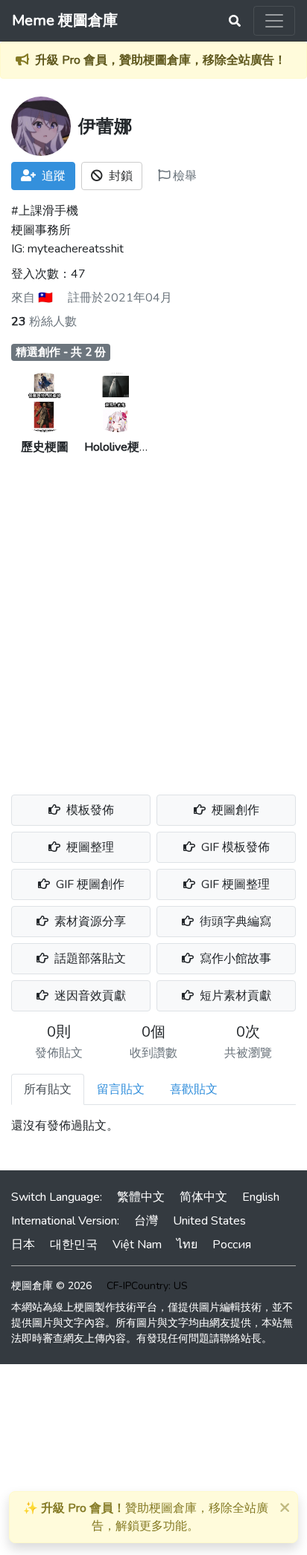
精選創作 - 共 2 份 (61, 352)
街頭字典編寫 (234, 921)
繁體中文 (141, 1197)
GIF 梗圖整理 (234, 884)
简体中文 (203, 1197)
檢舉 (183, 176)
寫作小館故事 (234, 959)
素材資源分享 (88, 921)
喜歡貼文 (194, 1089)
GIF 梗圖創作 (88, 884)
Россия (231, 1244)
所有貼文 (48, 1089)
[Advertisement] (153, 616)
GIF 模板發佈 (234, 847)
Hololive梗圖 (117, 447)
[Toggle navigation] (274, 21)
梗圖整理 (88, 847)
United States (209, 1221)
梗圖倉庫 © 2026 (51, 1286)
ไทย (187, 1244)
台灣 (146, 1221)
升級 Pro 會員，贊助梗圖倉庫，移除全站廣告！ (160, 60)
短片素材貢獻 (234, 996)
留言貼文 (121, 1089)
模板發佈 (88, 810)
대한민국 (74, 1244)
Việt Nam (137, 1244)
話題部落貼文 (88, 959)
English (260, 1197)
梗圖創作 (234, 810)
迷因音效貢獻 (88, 996)
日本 (23, 1244)
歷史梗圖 (45, 447)
